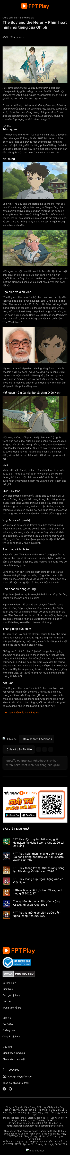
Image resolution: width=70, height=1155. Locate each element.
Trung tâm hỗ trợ (12, 1007)
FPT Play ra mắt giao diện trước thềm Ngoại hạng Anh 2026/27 (37, 914)
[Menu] (5, 6)
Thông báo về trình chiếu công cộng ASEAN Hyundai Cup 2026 (36, 903)
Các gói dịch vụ (12, 995)
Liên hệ (7, 1001)
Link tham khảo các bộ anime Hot (21, 712)
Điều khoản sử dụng (14, 1052)
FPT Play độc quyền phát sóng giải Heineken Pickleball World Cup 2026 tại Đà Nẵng (38, 842)
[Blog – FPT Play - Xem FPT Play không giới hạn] (35, 6)
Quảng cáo (9, 1030)
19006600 (13, 1069)
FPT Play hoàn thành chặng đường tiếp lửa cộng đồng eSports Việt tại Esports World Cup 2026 (38, 857)
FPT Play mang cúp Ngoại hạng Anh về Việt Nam (38, 880)
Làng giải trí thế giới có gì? (18, 18)
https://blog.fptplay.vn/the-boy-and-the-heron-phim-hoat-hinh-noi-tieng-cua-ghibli (32, 763)
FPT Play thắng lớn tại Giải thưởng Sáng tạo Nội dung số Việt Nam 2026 (38, 869)
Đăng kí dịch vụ (11, 1036)
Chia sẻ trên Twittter (19, 749)
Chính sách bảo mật (14, 1059)
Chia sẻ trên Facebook (37, 739)
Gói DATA (8, 1024)
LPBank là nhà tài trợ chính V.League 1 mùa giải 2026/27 (37, 892)
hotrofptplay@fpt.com (19, 1076)
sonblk (20, 37)
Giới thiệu (8, 989)
